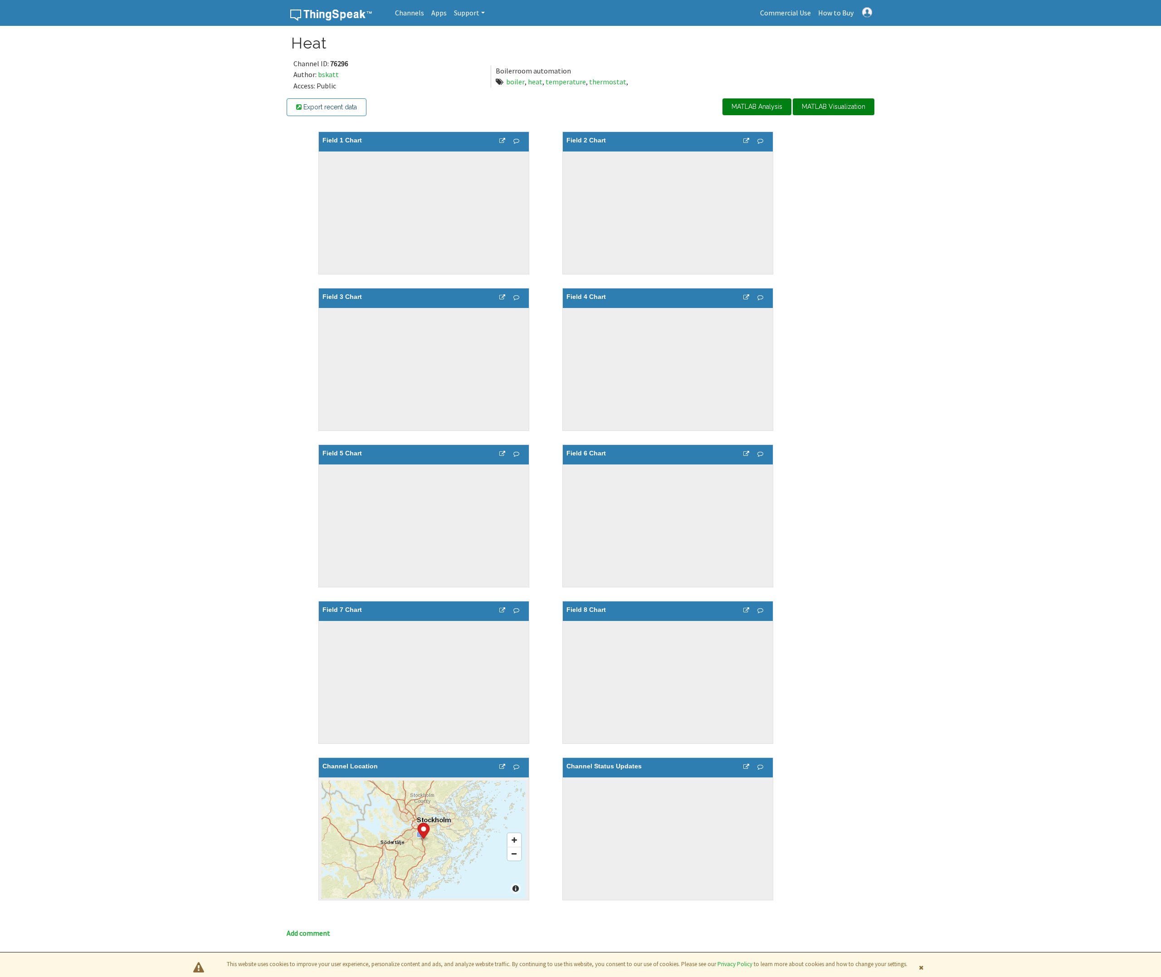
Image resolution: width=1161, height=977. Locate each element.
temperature (566, 81)
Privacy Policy (734, 964)
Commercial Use (785, 12)
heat (535, 81)
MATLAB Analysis (757, 106)
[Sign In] (867, 11)
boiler (515, 81)
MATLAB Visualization (833, 106)
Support (466, 12)
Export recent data (329, 107)
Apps (439, 12)
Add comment (308, 933)
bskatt (328, 74)
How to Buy (836, 12)
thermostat (607, 81)
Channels (409, 12)
